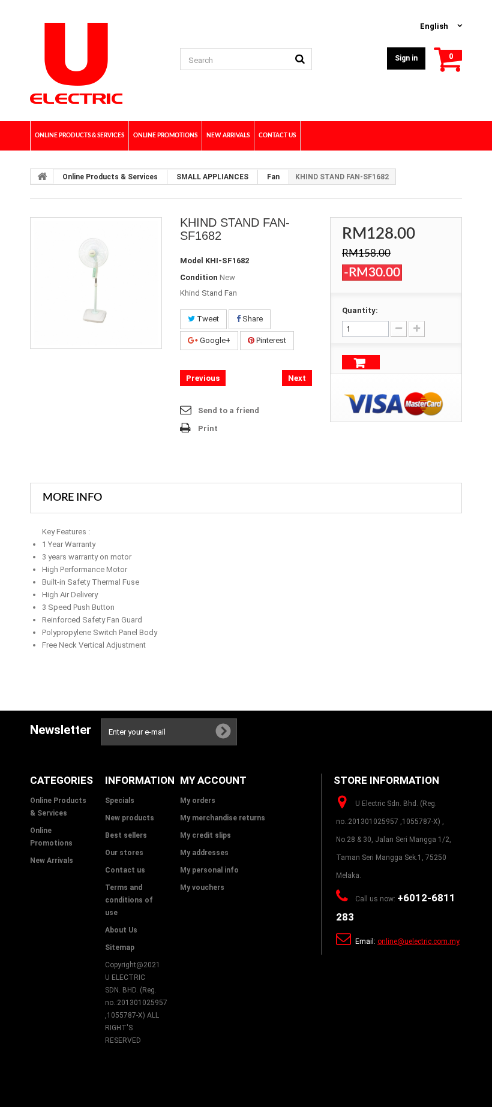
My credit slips (205, 835)
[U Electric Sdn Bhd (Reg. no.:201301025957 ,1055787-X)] (96, 63)
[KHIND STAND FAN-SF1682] (96, 283)
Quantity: (360, 310)
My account (213, 780)
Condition (199, 277)
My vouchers (202, 887)
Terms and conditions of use (129, 900)
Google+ (214, 340)
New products (129, 818)
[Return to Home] (42, 176)
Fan (273, 177)
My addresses (204, 853)
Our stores (124, 853)
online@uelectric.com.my (418, 941)
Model (191, 260)
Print (208, 428)
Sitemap (119, 947)
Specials (119, 800)
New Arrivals (51, 860)
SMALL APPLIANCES (212, 177)
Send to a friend (228, 410)
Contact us (125, 870)
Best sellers (126, 835)
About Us (121, 930)
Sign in (406, 58)
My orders (197, 800)
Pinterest (270, 340)
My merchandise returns (222, 818)
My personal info (209, 870)
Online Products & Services (110, 177)
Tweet (207, 318)
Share (252, 318)
